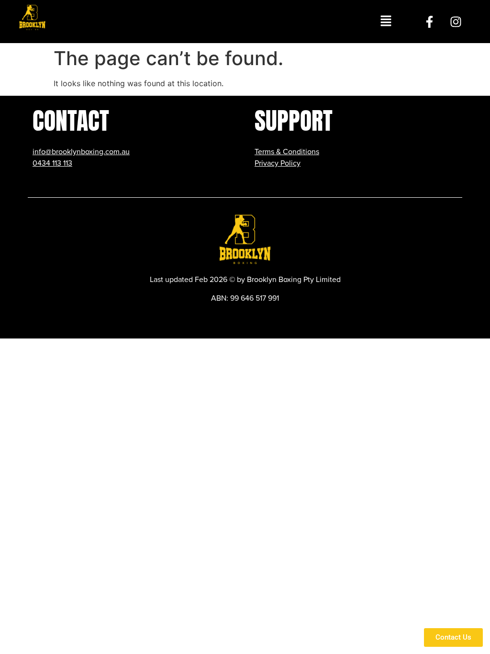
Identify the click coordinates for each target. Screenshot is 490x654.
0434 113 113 (52, 163)
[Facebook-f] (430, 22)
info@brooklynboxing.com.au (81, 152)
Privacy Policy (278, 163)
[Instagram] (456, 22)
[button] (385, 21)
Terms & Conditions (287, 152)
